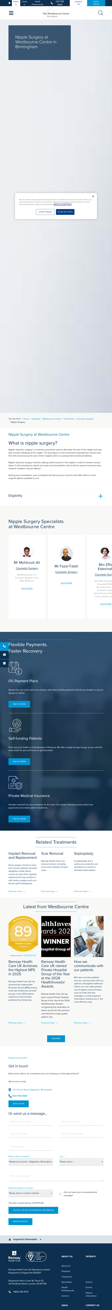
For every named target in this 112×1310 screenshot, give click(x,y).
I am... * (62, 1156)
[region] (56, 206)
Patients (16, 2)
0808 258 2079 (20, 1291)
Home (26, 419)
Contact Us (78, 3)
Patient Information (91, 1294)
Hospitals (35, 419)
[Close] (93, 196)
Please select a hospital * (19, 1156)
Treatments (68, 419)
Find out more (19, 704)
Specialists (66, 1282)
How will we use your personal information (33, 1210)
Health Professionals (37, 2)
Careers (24, 2)
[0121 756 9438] (4, 646)
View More (56, 1038)
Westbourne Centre (51, 419)
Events (89, 1287)
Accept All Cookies (65, 212)
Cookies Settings (45, 212)
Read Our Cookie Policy (62, 204)
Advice (89, 1282)
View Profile (27, 588)
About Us (65, 1266)
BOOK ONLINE (96, 3)
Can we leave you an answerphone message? (80, 1194)
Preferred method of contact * (21, 1188)
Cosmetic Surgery (84, 419)
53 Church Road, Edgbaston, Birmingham (32, 1089)
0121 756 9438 (60, 3)
